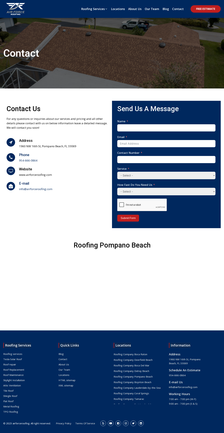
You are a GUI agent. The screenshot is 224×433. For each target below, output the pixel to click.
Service (122, 169)
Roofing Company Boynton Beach (132, 382)
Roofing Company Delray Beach (131, 371)
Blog (61, 354)
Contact (63, 359)
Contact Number (128, 153)
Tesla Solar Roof (12, 359)
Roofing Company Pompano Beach (133, 376)
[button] (94, 9)
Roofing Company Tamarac (129, 399)
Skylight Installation (14, 380)
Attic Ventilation (12, 385)
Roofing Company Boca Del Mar (131, 365)
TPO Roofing (10, 411)
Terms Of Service (85, 423)
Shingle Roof (10, 396)
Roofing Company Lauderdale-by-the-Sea (137, 387)
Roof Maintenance (13, 375)
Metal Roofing (11, 406)
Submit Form (128, 218)
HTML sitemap (67, 380)
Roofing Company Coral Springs (131, 393)
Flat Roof (8, 401)
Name (121, 121)
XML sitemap (66, 385)
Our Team (64, 369)
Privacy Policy (63, 423)
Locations (64, 375)
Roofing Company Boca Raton (130, 354)
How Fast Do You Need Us (134, 185)
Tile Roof (8, 390)
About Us (64, 364)
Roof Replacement (13, 369)
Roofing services (12, 354)
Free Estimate (205, 9)
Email (120, 137)
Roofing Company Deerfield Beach (133, 359)
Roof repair (9, 364)
